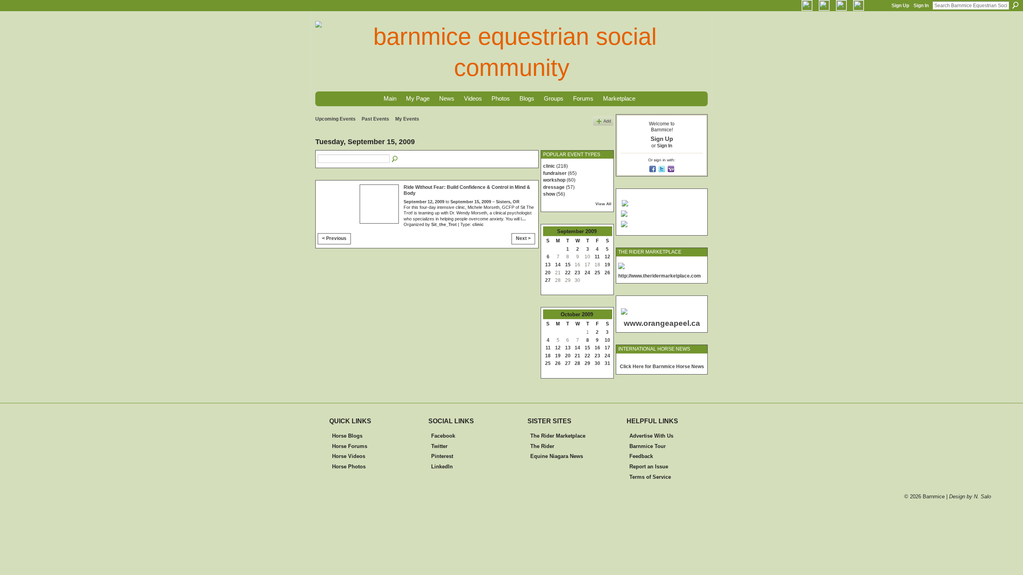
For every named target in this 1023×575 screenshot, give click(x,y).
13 (548, 265)
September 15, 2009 (470, 201)
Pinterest (442, 456)
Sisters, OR (507, 201)
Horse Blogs (347, 436)
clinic (478, 224)
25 (597, 273)
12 (607, 257)
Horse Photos (349, 467)
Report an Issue (648, 467)
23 (577, 273)
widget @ (658, 361)
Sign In (921, 5)
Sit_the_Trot (444, 224)
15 (568, 265)
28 (577, 363)
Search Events (395, 159)
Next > (523, 238)
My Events (407, 119)
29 (587, 363)
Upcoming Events (335, 119)
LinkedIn (442, 467)
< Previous (334, 238)
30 (597, 363)
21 (577, 356)
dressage (554, 187)
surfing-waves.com (686, 361)
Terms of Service (650, 477)
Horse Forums (349, 446)
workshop (554, 180)
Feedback (641, 456)
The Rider (542, 446)
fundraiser (555, 173)
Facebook (443, 436)
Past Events (375, 119)
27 (548, 280)
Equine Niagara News (556, 456)
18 (548, 356)
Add (607, 121)
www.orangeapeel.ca (662, 323)
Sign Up (900, 5)
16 (597, 348)
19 (607, 265)
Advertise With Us (651, 436)
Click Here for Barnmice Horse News (662, 366)
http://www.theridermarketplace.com (659, 276)
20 (548, 273)
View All (603, 204)
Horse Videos (348, 456)
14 (558, 265)
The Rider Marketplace (557, 436)
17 (607, 348)
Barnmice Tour (647, 446)
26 (607, 273)
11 (597, 257)
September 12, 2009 (424, 201)
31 (607, 363)
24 (587, 273)
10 (607, 340)
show (549, 194)
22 (568, 273)
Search (1015, 5)
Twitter (439, 446)
